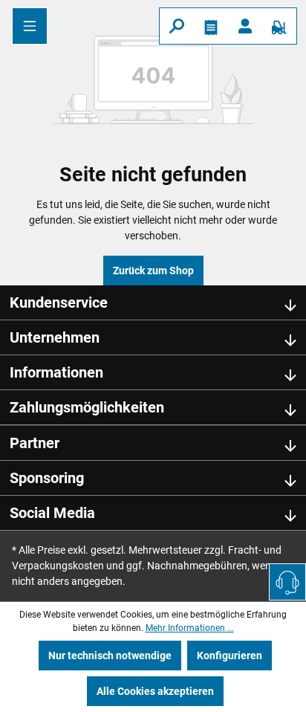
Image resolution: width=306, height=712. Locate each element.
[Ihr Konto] (245, 26)
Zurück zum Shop (153, 270)
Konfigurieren (229, 655)
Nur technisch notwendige (110, 655)
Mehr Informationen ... (190, 628)
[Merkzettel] (211, 26)
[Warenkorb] (279, 26)
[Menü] (30, 26)
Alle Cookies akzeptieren (155, 691)
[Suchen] (177, 26)
